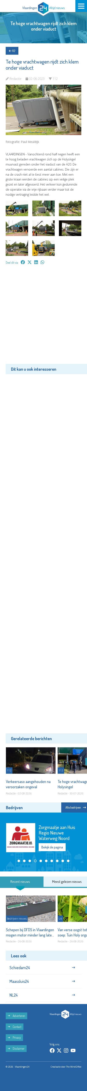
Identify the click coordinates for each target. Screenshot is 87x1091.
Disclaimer (18, 1048)
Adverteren (18, 1016)
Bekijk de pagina (52, 847)
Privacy (16, 1037)
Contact (16, 1027)
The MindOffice (73, 1066)
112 (13, 51)
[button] (19, 861)
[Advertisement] (43, 317)
